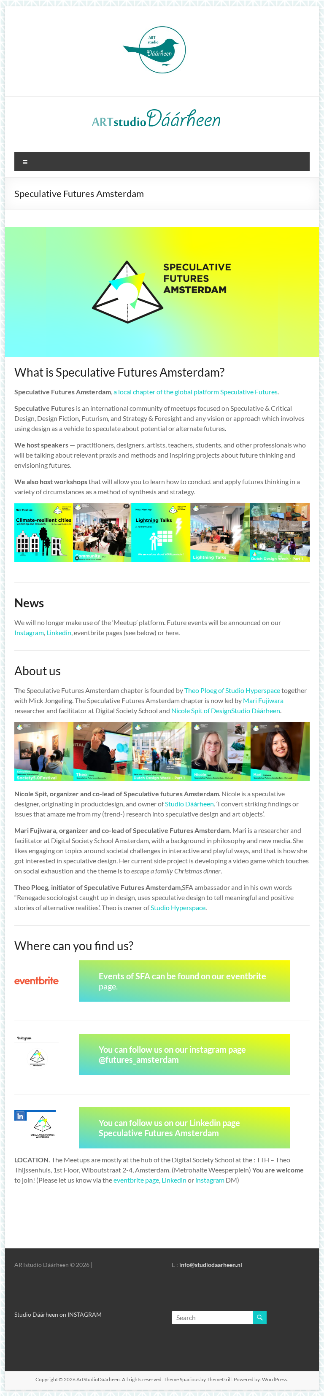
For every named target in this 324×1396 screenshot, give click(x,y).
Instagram (29, 632)
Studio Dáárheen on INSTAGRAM (58, 1314)
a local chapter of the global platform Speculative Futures (195, 392)
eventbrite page (136, 1180)
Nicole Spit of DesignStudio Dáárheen (225, 710)
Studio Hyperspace (178, 907)
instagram (209, 1180)
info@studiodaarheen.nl (210, 1264)
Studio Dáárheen (189, 804)
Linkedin (58, 632)
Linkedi (172, 1180)
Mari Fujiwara (263, 700)
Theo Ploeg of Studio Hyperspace (232, 690)
